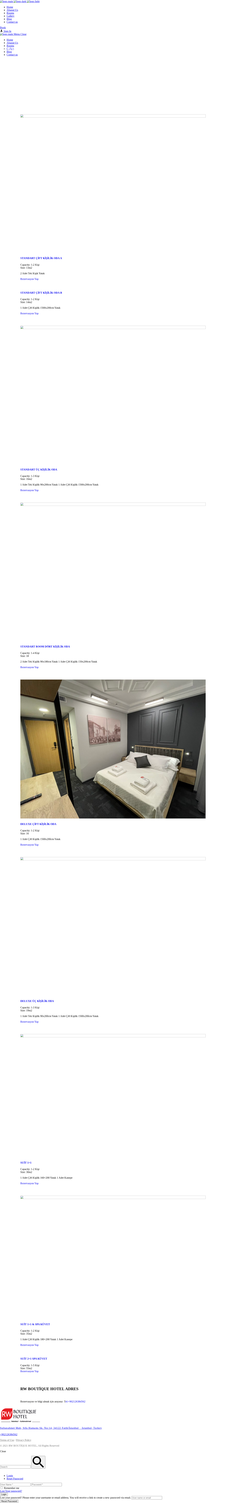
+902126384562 (8, 1434)
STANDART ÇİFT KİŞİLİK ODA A (41, 258)
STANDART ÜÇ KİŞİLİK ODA (38, 469)
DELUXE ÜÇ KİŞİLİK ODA (37, 1001)
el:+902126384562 (75, 1401)
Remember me (11, 1488)
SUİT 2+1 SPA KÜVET (33, 1358)
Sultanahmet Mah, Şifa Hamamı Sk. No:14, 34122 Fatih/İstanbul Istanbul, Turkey (51, 1428)
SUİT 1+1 (25, 1162)
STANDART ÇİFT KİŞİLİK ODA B (41, 292)
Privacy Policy (23, 1440)
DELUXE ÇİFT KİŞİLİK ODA (38, 824)
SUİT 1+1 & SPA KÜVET (35, 1324)
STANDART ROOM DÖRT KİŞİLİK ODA (45, 646)
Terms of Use (7, 1440)
